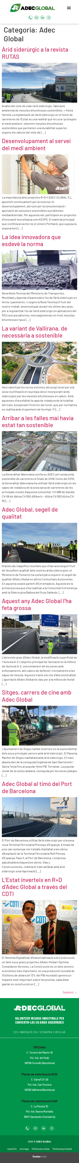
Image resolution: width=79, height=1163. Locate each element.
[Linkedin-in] (42, 18)
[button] (69, 8)
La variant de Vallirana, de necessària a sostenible (34, 332)
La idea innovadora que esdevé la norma (31, 240)
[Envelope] (36, 18)
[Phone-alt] (30, 18)
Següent (70, 992)
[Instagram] (48, 18)
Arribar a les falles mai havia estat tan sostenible (38, 421)
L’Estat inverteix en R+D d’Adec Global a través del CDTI (34, 886)
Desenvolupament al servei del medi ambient (36, 144)
